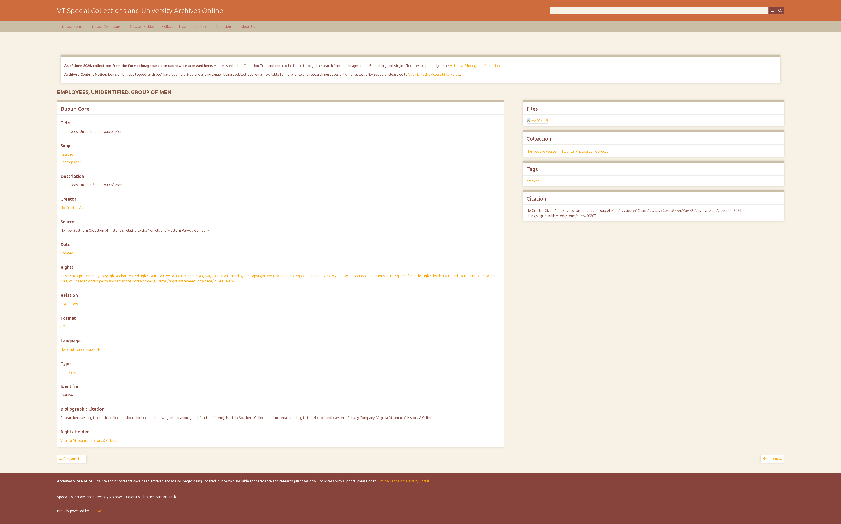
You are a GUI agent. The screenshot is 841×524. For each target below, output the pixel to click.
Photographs (70, 162)
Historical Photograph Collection (475, 66)
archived (533, 181)
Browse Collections (105, 26)
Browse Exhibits (141, 26)
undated (66, 253)
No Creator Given (73, 208)
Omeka (95, 511)
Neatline (200, 26)
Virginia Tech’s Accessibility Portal (403, 481)
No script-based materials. (80, 349)
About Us (248, 26)
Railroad (66, 154)
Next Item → (772, 459)
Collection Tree (174, 26)
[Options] (772, 10)
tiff (62, 327)
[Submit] (780, 10)
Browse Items (71, 26)
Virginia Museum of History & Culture (89, 440)
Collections (224, 26)
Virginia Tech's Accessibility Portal (434, 74)
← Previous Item (72, 459)
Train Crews (69, 304)
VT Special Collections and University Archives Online (140, 10)
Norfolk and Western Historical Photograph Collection (569, 151)
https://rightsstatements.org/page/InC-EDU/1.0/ (196, 281)
